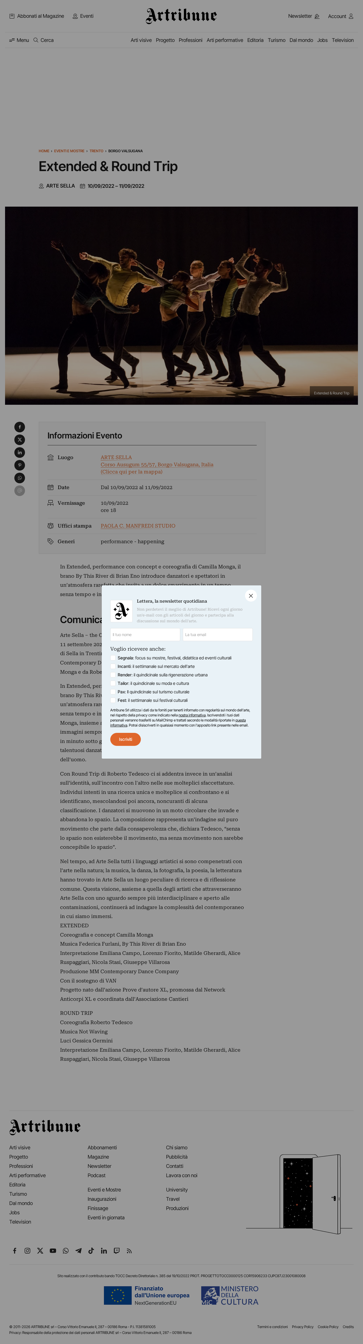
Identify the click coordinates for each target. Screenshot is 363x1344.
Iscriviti (125, 739)
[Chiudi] (251, 596)
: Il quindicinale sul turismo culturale (153, 691)
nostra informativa (192, 715)
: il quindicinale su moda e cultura (153, 683)
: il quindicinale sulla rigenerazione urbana (163, 674)
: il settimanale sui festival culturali (153, 700)
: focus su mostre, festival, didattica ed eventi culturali (174, 657)
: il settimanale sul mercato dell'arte (156, 666)
